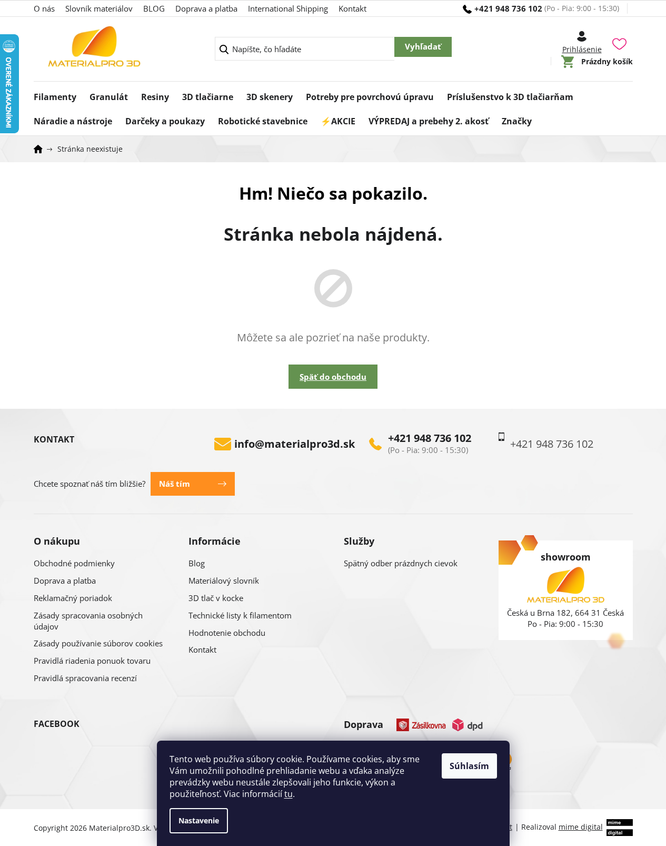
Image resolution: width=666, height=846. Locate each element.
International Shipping (288, 8)
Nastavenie (198, 820)
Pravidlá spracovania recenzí (85, 678)
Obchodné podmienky (74, 563)
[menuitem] (55, 94)
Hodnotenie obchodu (226, 632)
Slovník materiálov (99, 8)
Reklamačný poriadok (73, 598)
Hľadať (423, 47)
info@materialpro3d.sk (294, 444)
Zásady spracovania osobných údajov (88, 621)
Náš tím (174, 483)
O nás (44, 8)
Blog (196, 563)
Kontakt (352, 8)
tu (288, 794)
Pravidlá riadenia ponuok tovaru (92, 660)
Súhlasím (469, 766)
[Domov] (41, 149)
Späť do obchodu (333, 376)
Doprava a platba (206, 8)
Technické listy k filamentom (240, 615)
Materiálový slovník (223, 580)
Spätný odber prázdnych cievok (401, 563)
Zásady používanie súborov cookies (98, 643)
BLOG (154, 8)
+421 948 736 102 (429, 438)
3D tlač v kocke (215, 598)
